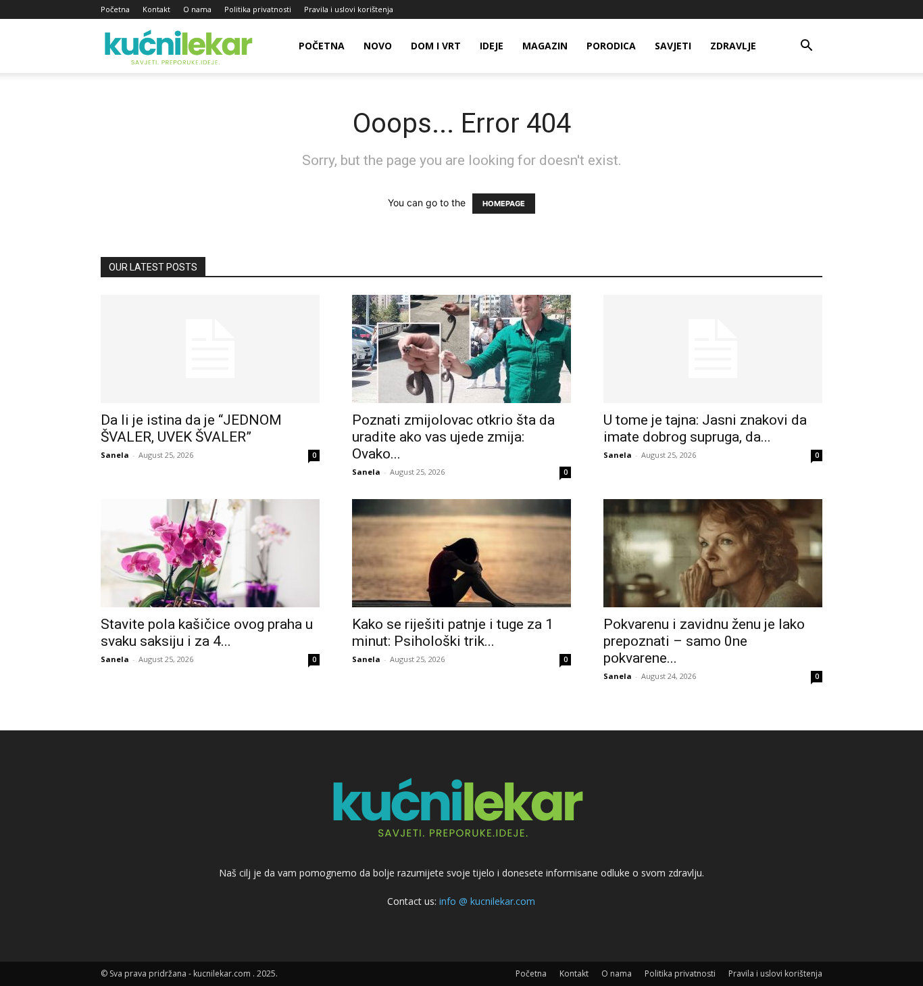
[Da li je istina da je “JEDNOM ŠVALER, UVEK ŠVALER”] (210, 349)
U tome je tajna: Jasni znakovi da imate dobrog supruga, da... (705, 428)
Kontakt (156, 9)
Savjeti (673, 45)
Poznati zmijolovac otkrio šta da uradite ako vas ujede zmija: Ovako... (453, 437)
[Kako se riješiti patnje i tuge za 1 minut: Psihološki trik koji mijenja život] (461, 553)
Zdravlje (733, 45)
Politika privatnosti (257, 9)
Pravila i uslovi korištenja (348, 9)
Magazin (545, 45)
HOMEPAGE (503, 203)
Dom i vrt (436, 45)
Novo (378, 45)
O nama (197, 9)
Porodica (611, 45)
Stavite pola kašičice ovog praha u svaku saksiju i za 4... (207, 632)
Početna (115, 9)
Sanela (115, 455)
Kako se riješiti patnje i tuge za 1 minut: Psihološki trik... (452, 632)
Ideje (491, 45)
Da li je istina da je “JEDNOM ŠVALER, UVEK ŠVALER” (191, 428)
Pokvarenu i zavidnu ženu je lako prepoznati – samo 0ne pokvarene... (704, 641)
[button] (806, 47)
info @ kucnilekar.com (487, 901)
